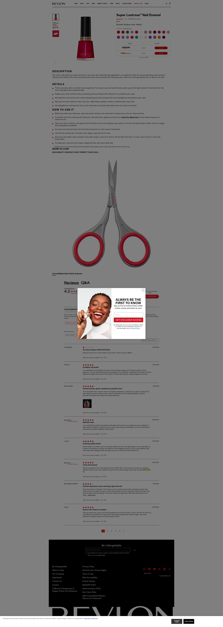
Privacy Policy (87, 618)
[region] (111, 621)
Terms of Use (94, 618)
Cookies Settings (189, 621)
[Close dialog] (143, 290)
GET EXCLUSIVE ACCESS (128, 320)
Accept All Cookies (176, 621)
